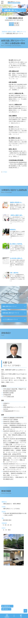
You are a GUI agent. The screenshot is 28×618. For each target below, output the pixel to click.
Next (5, 172)
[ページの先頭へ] (25, 611)
